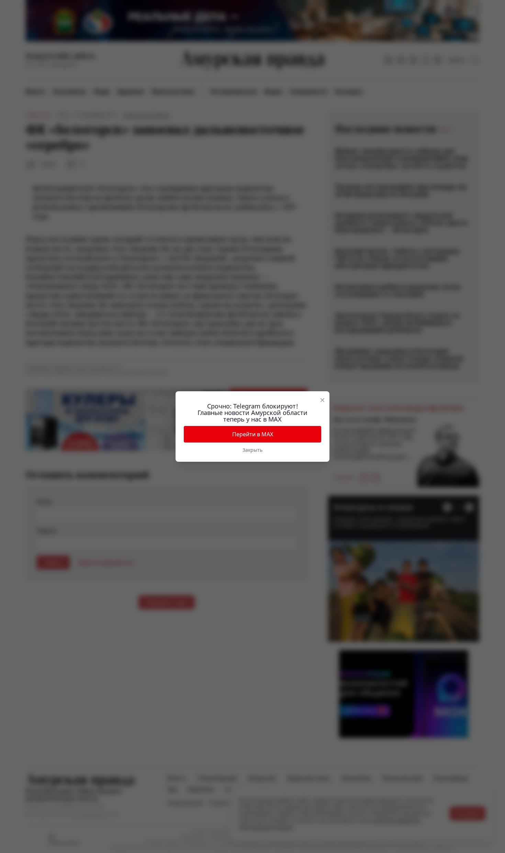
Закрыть (252, 450)
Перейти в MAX (252, 434)
